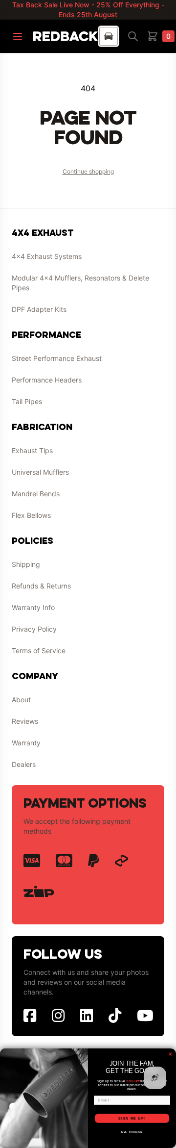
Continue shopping (88, 171)
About (21, 699)
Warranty (26, 743)
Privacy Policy (34, 629)
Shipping (26, 564)
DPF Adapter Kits (39, 309)
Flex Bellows (31, 515)
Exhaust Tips (32, 450)
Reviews (25, 721)
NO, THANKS (132, 1131)
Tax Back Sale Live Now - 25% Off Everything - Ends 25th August (88, 9)
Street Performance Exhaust (57, 358)
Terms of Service (39, 650)
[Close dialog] (170, 1054)
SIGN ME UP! (132, 1119)
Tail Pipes (27, 401)
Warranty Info (33, 607)
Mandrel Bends (36, 493)
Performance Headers (47, 380)
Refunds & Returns (41, 586)
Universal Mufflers (40, 472)
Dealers (24, 764)
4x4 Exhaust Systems (47, 256)
